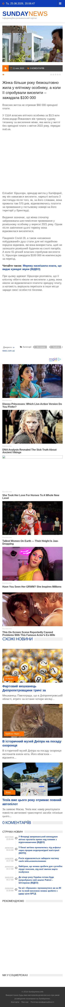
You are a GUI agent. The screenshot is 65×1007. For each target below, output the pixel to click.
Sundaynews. (44, 999)
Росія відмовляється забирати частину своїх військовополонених (39, 859)
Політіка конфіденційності (42, 1002)
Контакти (15, 1002)
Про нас (25, 1002)
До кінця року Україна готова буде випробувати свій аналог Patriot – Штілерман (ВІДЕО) (36, 880)
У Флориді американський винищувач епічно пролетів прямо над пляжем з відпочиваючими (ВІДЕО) (38, 839)
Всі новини (41, 347)
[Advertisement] (32, 159)
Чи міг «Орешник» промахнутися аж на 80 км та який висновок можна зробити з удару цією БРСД (39, 891)
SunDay (25, 13)
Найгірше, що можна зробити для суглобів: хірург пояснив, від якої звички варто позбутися (41, 869)
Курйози (56, 347)
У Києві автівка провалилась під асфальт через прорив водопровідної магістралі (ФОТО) (40, 850)
